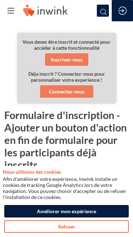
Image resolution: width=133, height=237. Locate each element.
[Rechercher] (103, 11)
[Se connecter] (122, 10)
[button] (66, 59)
